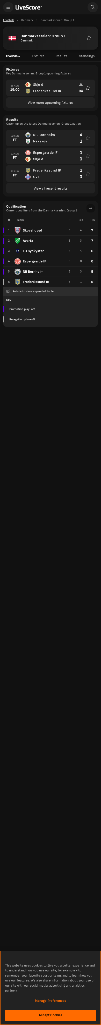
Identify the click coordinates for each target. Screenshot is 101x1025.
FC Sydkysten (34, 251)
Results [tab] (61, 56)
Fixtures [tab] (38, 56)
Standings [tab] (87, 56)
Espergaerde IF (34, 261)
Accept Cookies (50, 1015)
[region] (50, 988)
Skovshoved (32, 230)
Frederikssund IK (36, 282)
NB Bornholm (33, 271)
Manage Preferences (50, 1001)
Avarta (28, 240)
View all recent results (51, 188)
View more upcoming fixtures (51, 102)
